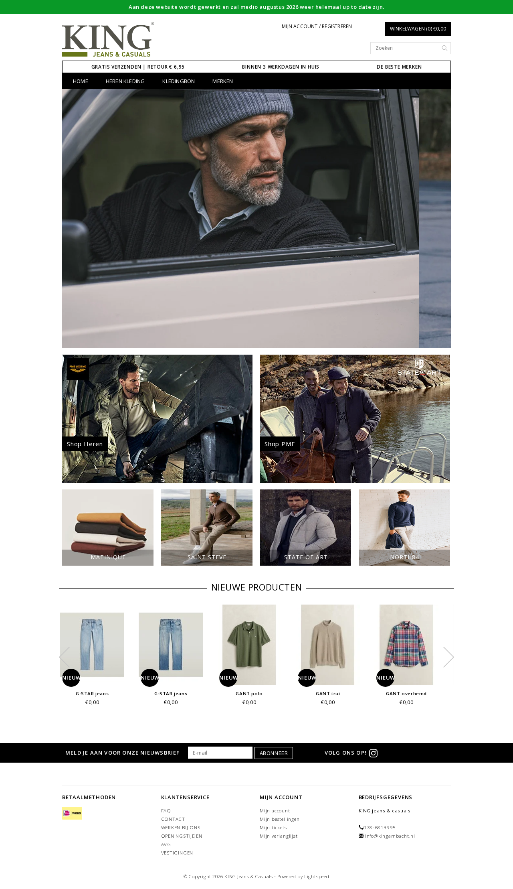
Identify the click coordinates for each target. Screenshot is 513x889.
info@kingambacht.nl (390, 836)
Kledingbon (178, 81)
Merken (222, 81)
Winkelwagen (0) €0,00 (418, 28)
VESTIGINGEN (177, 853)
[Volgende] (440, 218)
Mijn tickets (273, 827)
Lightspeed (316, 876)
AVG (166, 844)
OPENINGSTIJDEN (181, 836)
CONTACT (173, 819)
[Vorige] (72, 218)
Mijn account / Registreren (317, 26)
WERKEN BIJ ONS (180, 827)
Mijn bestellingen (280, 819)
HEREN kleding (125, 81)
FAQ (166, 811)
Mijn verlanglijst (279, 836)
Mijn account (275, 811)
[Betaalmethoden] (72, 814)
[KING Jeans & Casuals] (108, 39)
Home (80, 81)
